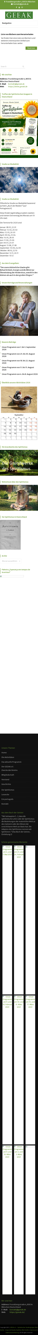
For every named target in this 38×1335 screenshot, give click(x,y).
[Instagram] (22, 7)
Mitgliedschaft (7, 775)
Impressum (33, 1330)
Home (4, 752)
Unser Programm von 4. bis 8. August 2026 (20, 374)
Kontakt (4, 804)
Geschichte (6, 784)
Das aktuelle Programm (11, 762)
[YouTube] (19, 7)
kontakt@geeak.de (21, 4)
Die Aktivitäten (7, 757)
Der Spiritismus (7, 790)
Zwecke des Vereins (9, 770)
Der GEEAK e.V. (7, 766)
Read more (31, 48)
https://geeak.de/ (17, 1312)
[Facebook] (16, 7)
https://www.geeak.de (17, 86)
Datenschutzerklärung (12, 1332)
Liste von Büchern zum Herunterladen (17, 34)
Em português (7, 799)
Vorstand (5, 779)
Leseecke (5, 794)
